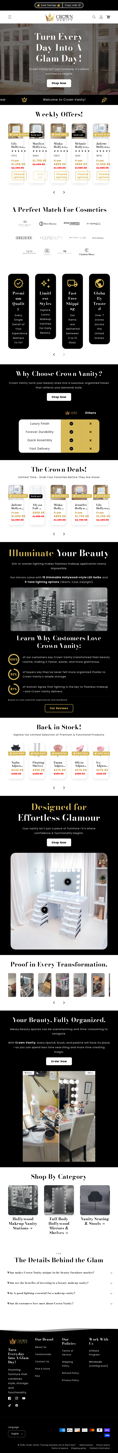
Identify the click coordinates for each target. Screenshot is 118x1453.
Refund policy (86, 1445)
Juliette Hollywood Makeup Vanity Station (104, 145)
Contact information (100, 1448)
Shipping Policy (67, 1363)
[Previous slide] (54, 354)
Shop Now (59, 83)
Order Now (59, 1061)
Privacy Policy (70, 1380)
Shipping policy (78, 1448)
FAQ (37, 1375)
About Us (40, 1347)
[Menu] (9, 17)
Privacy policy (103, 1445)
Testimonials (43, 1354)
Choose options (19, 175)
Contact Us (42, 1361)
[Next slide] (63, 192)
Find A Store (42, 1368)
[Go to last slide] (54, 192)
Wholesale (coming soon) (98, 1363)
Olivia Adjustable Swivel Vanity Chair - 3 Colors (59, 764)
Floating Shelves (17, 764)
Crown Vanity (32, 1445)
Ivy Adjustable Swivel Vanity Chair (80, 764)
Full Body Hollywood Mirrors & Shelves (59, 1226)
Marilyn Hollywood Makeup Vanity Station (40, 145)
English (15, 1433)
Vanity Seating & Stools (95, 1221)
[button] (94, 17)
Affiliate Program (94, 1352)
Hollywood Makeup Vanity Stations (23, 1223)
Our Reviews (59, 708)
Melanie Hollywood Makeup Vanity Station (82, 145)
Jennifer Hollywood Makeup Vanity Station (60, 506)
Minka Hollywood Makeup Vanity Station (61, 145)
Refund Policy (70, 1373)
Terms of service (59, 1448)
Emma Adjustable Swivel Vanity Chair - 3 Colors (38, 764)
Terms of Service (67, 1352)
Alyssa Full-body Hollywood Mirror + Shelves (17, 506)
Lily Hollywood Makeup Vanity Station (19, 145)
